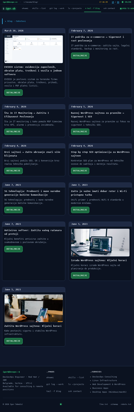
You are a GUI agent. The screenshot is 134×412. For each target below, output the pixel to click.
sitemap (114, 404)
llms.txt (103, 404)
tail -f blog (92, 8)
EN (118, 2)
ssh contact (109, 8)
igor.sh (9, 8)
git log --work (57, 8)
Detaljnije (13, 93)
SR (113, 2)
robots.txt (126, 404)
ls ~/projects (75, 8)
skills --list (39, 8)
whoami (25, 8)
